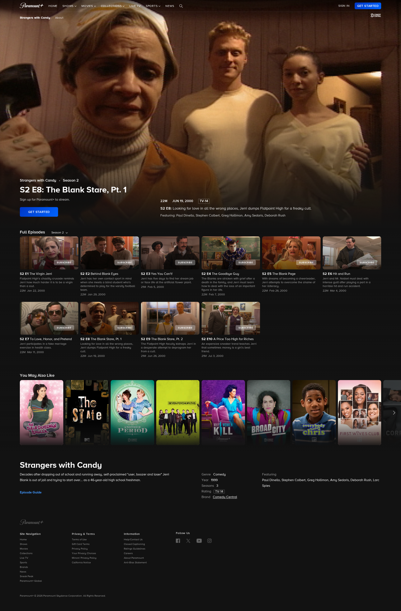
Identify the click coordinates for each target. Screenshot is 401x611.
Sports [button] (152, 6)
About (59, 17)
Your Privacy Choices (84, 553)
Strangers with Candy (35, 17)
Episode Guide (31, 492)
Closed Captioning (134, 544)
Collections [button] (112, 6)
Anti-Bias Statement (135, 562)
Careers (128, 553)
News (169, 6)
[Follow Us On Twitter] (188, 540)
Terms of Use (79, 539)
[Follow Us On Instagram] (209, 541)
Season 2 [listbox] (57, 232)
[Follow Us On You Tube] (199, 541)
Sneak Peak (26, 576)
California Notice (81, 562)
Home (52, 6)
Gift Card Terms (81, 544)
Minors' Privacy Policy (84, 558)
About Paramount (134, 558)
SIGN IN (344, 5)
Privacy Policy (80, 549)
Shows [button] (68, 6)
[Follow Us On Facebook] (178, 541)
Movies (24, 549)
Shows (23, 544)
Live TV (135, 6)
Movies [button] (87, 6)
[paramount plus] (31, 6)
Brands (24, 567)
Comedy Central (225, 497)
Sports (23, 562)
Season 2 (71, 180)
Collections (26, 553)
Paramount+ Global (31, 581)
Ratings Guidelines (134, 549)
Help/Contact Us (133, 539)
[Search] (181, 6)
